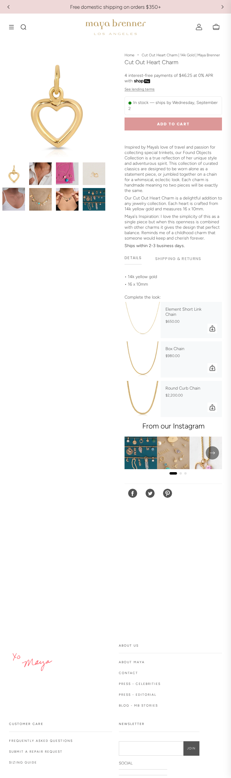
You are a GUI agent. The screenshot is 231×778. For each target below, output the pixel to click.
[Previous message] (8, 7)
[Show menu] (13, 27)
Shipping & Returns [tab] (178, 259)
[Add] (212, 328)
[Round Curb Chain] (143, 399)
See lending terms (140, 89)
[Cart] (216, 27)
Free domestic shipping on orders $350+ (115, 7)
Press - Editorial (137, 695)
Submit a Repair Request (36, 752)
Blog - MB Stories (138, 705)
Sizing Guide (23, 762)
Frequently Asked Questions (41, 741)
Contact (128, 673)
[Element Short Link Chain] (143, 320)
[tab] (133, 258)
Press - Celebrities (140, 684)
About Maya (132, 662)
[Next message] (222, 7)
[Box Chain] (143, 359)
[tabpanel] (173, 280)
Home (129, 55)
